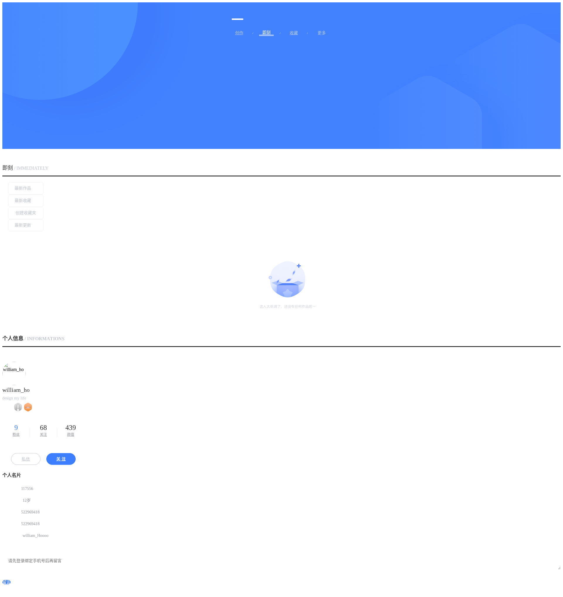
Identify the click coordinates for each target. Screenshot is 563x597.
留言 (6, 582)
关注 (43, 430)
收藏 (294, 33)
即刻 (266, 32)
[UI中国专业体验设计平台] (237, 12)
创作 (239, 33)
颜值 (70, 430)
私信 (26, 459)
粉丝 (16, 430)
